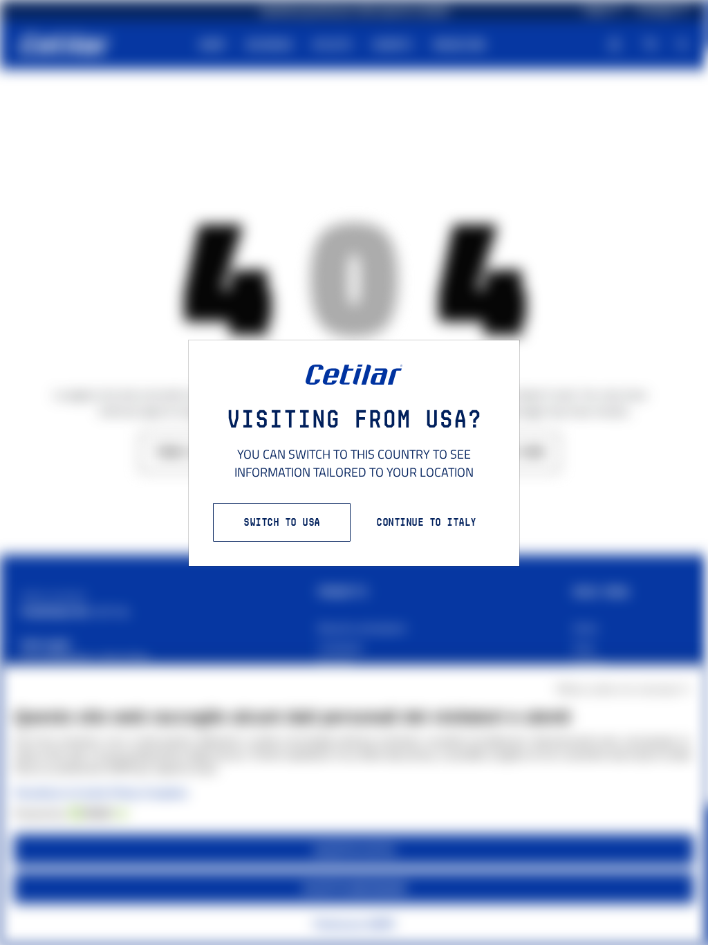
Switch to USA (281, 522)
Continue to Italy (426, 522)
